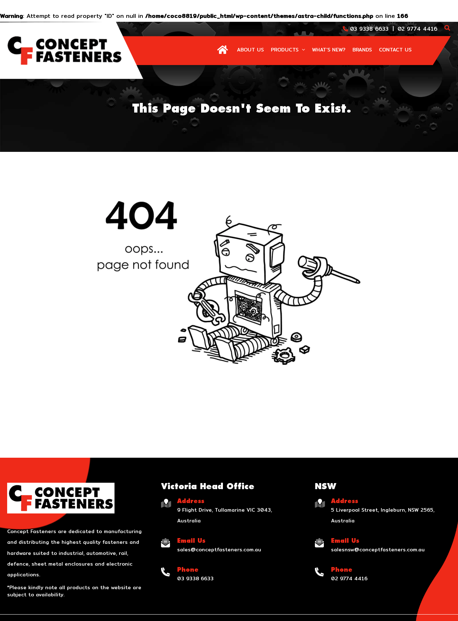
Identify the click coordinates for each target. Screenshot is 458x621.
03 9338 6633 (369, 29)
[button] (447, 29)
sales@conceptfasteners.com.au (219, 549)
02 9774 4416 (417, 29)
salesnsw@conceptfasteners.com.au (378, 549)
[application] (301, 49)
